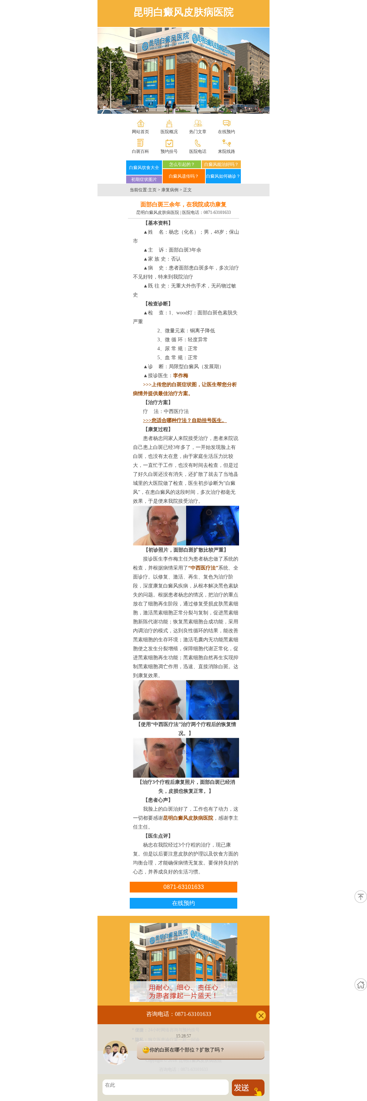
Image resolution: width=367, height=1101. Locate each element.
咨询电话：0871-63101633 (178, 1014)
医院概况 (169, 131)
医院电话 (197, 151)
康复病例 (169, 189)
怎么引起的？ (182, 164)
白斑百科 (140, 151)
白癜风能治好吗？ (221, 164)
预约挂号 (169, 151)
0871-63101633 (217, 212)
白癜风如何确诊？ (223, 176)
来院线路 (226, 151)
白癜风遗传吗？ (184, 176)
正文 (187, 189)
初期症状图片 (144, 179)
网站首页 (140, 131)
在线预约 (226, 131)
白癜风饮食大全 (144, 167)
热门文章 (197, 131)
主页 (152, 189)
